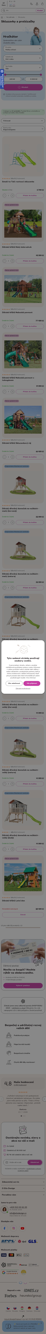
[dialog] (23, 667)
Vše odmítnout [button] (14, 683)
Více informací (31, 678)
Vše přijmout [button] (32, 683)
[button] (23, 689)
